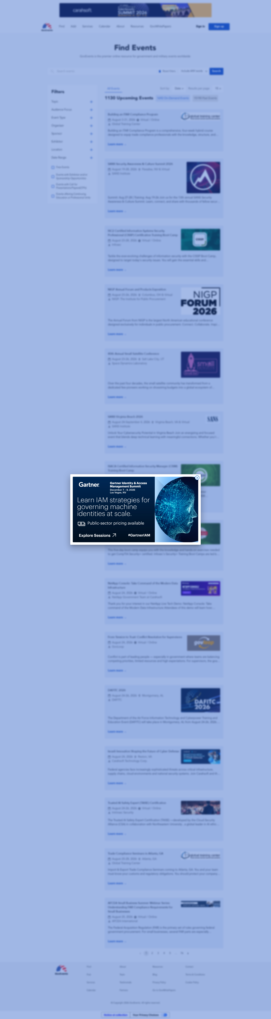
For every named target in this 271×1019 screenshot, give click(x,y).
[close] (197, 477)
